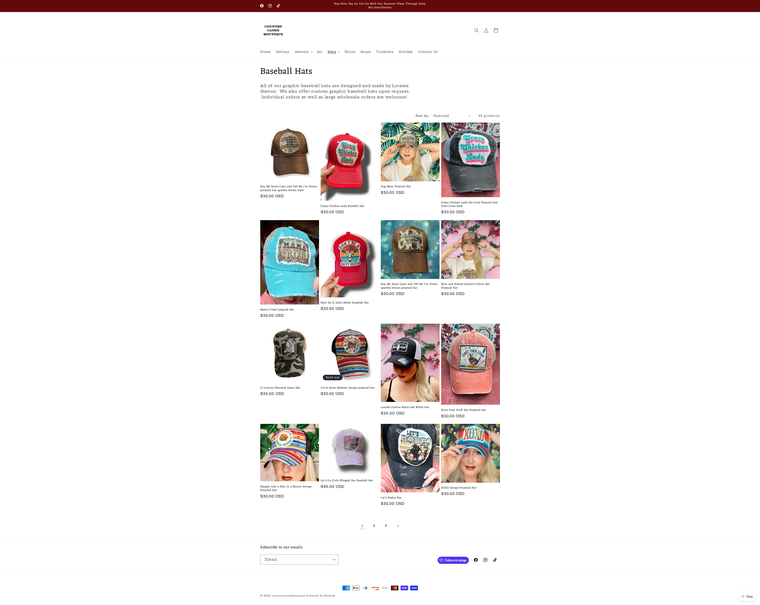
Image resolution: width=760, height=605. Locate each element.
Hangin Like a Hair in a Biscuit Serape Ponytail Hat (286, 488)
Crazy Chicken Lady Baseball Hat (342, 206)
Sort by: (422, 116)
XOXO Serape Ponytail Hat (459, 488)
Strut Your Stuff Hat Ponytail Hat (463, 410)
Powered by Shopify (320, 595)
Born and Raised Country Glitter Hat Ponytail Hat (465, 286)
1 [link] (362, 526)
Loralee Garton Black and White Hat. (405, 407)
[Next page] (397, 526)
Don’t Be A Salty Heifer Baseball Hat (345, 303)
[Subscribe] (333, 560)
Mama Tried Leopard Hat (277, 310)
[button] (303, 51)
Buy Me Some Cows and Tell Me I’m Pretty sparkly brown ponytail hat (409, 286)
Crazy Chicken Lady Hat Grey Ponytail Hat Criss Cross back (469, 204)
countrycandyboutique (288, 595)
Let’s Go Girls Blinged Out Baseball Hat (347, 481)
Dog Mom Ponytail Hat (396, 187)
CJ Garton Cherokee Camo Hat (280, 388)
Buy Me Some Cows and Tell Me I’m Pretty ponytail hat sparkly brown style (288, 188)
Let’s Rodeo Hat (391, 498)
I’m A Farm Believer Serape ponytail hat (348, 388)
